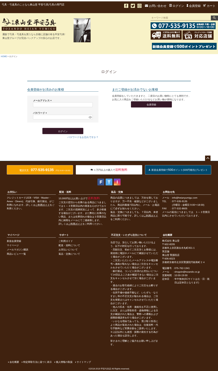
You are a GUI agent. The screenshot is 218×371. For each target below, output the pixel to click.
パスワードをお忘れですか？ (82, 137)
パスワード (40, 113)
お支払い (12, 192)
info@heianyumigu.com (184, 197)
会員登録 (195, 6)
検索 (214, 18)
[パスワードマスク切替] (90, 117)
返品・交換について (69, 253)
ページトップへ (208, 158)
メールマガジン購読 (17, 249)
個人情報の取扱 (64, 362)
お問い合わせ (157, 6)
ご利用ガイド (42, 204)
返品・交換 (117, 192)
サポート (64, 235)
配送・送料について (69, 245)
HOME (4, 56)
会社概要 (167, 235)
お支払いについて (68, 249)
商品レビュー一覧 (16, 253)
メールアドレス (43, 100)
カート (211, 6)
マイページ (13, 235)
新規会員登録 (14, 241)
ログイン (178, 6)
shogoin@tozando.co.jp (187, 271)
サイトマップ (84, 362)
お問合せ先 (169, 192)
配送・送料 (65, 192)
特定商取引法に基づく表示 (37, 362)
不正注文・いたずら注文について (129, 235)
